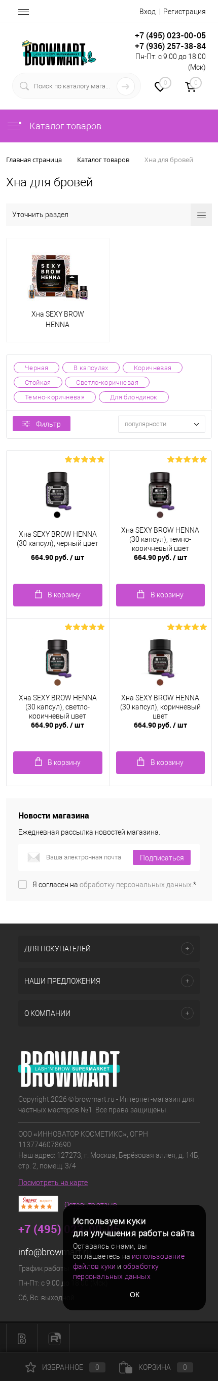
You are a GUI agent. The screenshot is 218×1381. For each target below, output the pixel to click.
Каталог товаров (64, 126)
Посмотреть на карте (53, 1183)
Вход (147, 12)
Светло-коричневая (107, 382)
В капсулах (91, 368)
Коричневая (153, 368)
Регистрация (184, 12)
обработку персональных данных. (136, 885)
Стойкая (38, 382)
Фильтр (48, 424)
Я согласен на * (114, 885)
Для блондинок (134, 397)
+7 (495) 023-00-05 (170, 35)
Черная (36, 368)
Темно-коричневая (55, 397)
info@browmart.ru (54, 1252)
